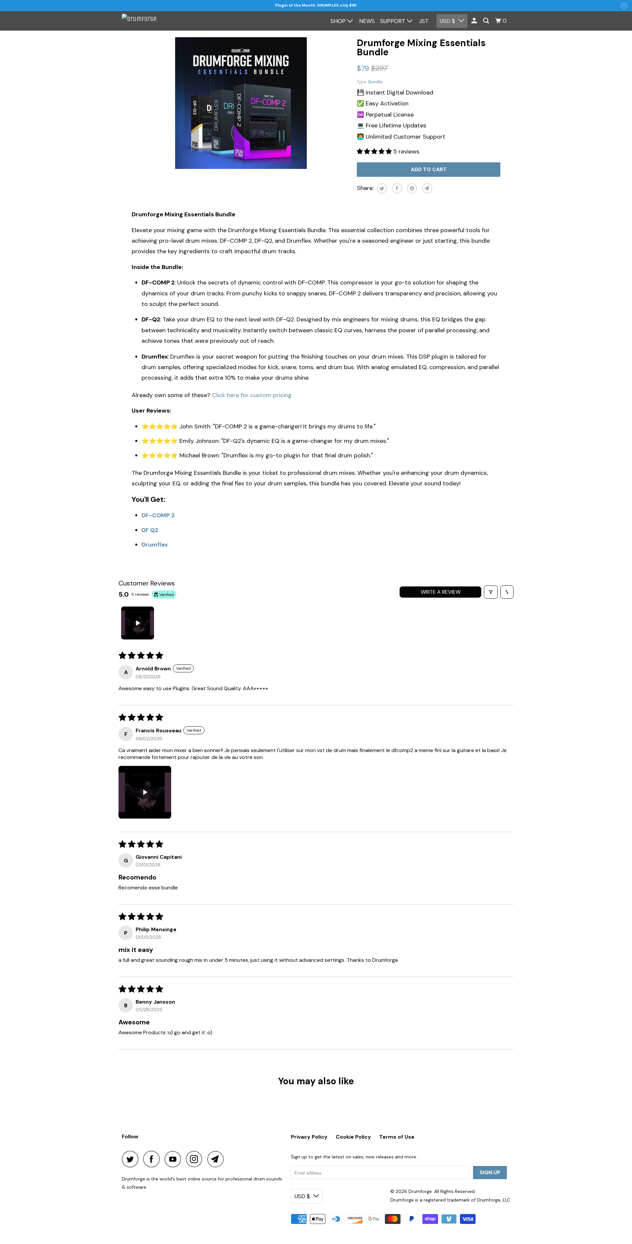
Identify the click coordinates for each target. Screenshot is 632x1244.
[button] (375, 151)
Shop (338, 21)
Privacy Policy (309, 1136)
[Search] (486, 20)
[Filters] (491, 592)
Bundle (375, 82)
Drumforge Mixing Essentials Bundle (421, 47)
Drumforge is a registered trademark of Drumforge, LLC (450, 1200)
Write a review (441, 591)
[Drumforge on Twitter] (132, 1159)
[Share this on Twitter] (381, 188)
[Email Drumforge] (217, 1159)
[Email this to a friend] (426, 188)
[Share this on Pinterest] (411, 188)
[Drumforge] (151, 21)
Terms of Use (396, 1136)
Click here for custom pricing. (252, 395)
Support (393, 21)
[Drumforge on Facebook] (153, 1159)
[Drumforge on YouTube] (174, 1159)
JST (424, 21)
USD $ (447, 21)
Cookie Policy (353, 1136)
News (367, 21)
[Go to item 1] (137, 623)
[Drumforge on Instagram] (196, 1159)
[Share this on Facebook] (396, 188)
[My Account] (474, 20)
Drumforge (420, 1191)
